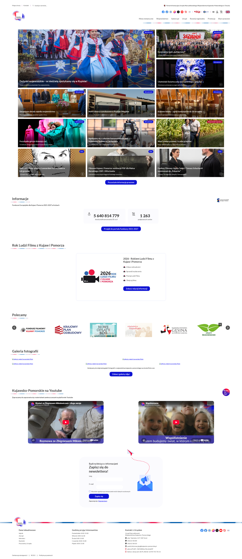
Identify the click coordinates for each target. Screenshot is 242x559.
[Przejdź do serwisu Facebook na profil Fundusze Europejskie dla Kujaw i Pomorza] (167, 12)
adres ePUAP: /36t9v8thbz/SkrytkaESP (140, 549)
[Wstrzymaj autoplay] (220, 324)
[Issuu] (186, 12)
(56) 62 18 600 (132, 541)
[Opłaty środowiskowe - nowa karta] (173, 330)
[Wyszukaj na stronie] (33, 6)
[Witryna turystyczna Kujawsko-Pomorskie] (206, 12)
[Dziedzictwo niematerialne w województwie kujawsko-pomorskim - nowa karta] (209, 330)
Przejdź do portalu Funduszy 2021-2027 (121, 229)
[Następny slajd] (228, 328)
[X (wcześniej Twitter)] (178, 12)
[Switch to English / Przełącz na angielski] (228, 12)
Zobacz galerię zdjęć (122, 374)
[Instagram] (174, 12)
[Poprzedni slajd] (14, 328)
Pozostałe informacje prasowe (121, 182)
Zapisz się (99, 496)
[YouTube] (182, 12)
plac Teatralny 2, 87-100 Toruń (137, 538)
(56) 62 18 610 (132, 543)
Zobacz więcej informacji (138, 289)
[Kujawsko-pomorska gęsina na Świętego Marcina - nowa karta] (138, 330)
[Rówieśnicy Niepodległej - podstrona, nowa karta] (103, 330)
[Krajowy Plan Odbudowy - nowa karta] (33, 330)
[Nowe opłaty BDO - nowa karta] (68, 330)
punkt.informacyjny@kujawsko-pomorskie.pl (142, 546)
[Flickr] (189, 12)
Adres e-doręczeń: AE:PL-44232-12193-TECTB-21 (144, 552)
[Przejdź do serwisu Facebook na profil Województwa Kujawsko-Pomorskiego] (163, 12)
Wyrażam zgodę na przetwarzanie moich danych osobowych (110, 491)
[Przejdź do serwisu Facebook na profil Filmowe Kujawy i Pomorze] (170, 12)
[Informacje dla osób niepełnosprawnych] (219, 12)
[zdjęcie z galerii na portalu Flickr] (65, 359)
